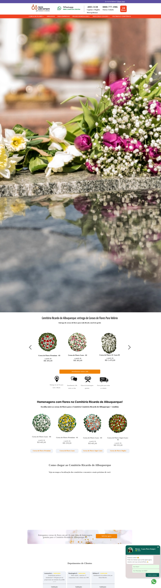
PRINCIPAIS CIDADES (100, 16)
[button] (41, 451)
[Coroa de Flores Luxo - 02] (77, 343)
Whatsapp (68, 7)
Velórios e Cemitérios (121, 16)
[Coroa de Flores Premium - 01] (67, 424)
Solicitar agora (106, 536)
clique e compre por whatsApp (71, 9)
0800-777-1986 (110, 7)
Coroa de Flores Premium (42, 451)
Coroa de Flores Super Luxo (92, 451)
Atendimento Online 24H (80, 371)
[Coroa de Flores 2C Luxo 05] (108, 343)
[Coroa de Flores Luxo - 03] (92, 424)
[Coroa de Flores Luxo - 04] (41, 424)
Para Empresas (63, 16)
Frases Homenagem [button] (80, 16)
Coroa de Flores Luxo (67, 451)
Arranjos (51, 16)
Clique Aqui (121, 1)
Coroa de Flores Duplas (118, 451)
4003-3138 (92, 7)
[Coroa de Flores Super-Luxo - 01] (118, 424)
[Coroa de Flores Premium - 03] (47, 343)
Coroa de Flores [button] (36, 16)
